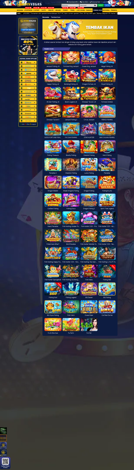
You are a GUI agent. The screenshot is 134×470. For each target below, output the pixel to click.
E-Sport (36, 10)
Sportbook (28, 10)
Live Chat (85, 2)
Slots (43, 10)
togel (72, 10)
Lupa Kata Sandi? (108, 2)
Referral (106, 10)
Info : (19, 13)
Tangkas (89, 10)
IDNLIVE (50, 10)
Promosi (114, 10)
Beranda (20, 10)
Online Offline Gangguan (28, 124)
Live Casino (81, 10)
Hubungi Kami (96, 2)
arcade (58, 10)
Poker (65, 10)
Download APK (73, 2)
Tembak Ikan (97, 10)
